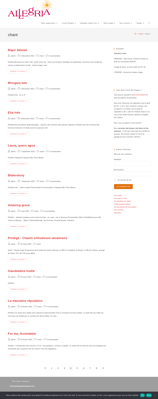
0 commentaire (54, 56)
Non (149, 395)
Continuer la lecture (19, 71)
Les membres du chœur (122, 201)
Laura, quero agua (21, 145)
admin (13, 56)
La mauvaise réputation (25, 300)
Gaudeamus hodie (21, 271)
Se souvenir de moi (124, 180)
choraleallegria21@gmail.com (22, 386)
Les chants (118, 195)
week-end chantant (138, 95)
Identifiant (117, 159)
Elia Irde (14, 112)
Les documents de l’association (125, 207)
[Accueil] (135, 34)
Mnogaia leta (17, 83)
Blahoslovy (16, 175)
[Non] (155, 395)
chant (41, 56)
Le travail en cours (120, 198)
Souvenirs (117, 213)
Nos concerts (118, 210)
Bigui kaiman (17, 50)
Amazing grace (19, 205)
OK (142, 395)
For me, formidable (22, 333)
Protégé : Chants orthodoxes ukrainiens (37, 238)
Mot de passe (119, 170)
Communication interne (122, 204)
